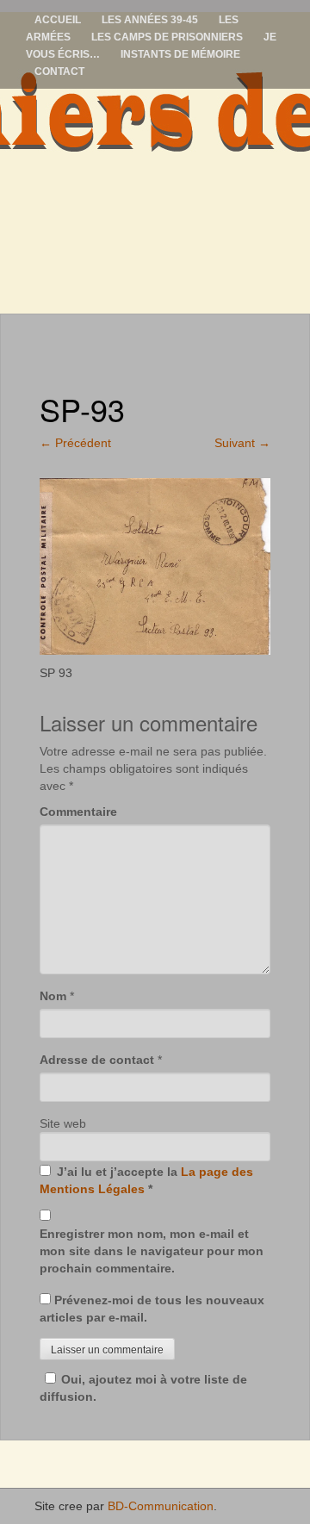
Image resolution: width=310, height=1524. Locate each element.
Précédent (75, 443)
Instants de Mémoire (180, 54)
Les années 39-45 (150, 20)
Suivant (242, 443)
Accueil (57, 20)
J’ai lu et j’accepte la (146, 1180)
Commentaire (78, 811)
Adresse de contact (97, 1060)
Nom (53, 996)
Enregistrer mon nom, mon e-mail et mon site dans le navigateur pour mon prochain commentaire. (152, 1251)
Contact (59, 71)
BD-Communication (161, 1506)
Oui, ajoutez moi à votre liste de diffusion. (143, 1387)
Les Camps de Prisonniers (167, 37)
